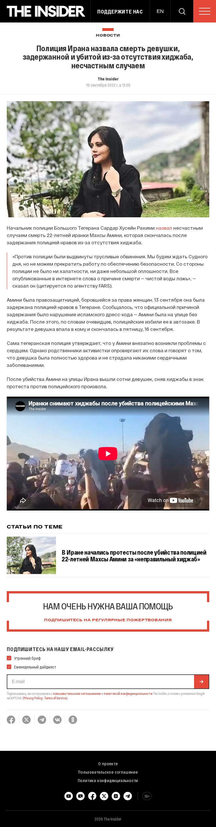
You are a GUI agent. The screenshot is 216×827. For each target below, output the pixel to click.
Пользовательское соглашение (108, 771)
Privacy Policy (33, 698)
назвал (164, 228)
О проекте (108, 763)
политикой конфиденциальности (128, 693)
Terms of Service (55, 698)
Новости (108, 35)
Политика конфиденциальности (108, 780)
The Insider (108, 78)
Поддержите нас (120, 11)
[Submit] (201, 681)
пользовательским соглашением (77, 693)
